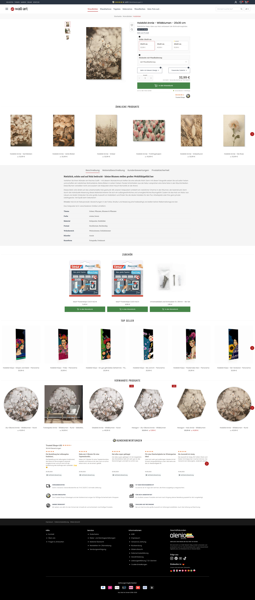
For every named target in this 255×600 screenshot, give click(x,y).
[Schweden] (191, 571)
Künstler (36, 2)
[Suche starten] (241, 9)
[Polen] (194, 571)
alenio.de (173, 542)
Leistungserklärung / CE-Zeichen (144, 561)
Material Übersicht (97, 542)
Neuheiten (9, 2)
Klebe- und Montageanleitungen (102, 538)
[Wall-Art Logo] (19, 9)
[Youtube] (180, 558)
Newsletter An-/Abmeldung (100, 545)
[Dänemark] (183, 571)
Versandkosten (58, 485)
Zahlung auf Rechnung (144, 504)
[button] (103, 53)
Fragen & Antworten (56, 542)
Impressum (49, 522)
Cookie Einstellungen (139, 564)
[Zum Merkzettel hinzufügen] (132, 25)
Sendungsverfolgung (98, 549)
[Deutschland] (171, 571)
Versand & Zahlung (138, 542)
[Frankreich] (174, 571)
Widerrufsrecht (75, 522)
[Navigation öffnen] (7, 9)
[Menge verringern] (139, 78)
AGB (132, 534)
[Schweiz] (186, 571)
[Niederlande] (180, 571)
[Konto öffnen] (235, 2)
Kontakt (51, 534)
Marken (23, 2)
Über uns (51, 538)
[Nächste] (252, 134)
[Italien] (177, 571)
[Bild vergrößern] (132, 29)
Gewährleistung (137, 557)
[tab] (93, 170)
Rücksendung (136, 545)
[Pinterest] (176, 558)
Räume (29, 2)
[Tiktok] (184, 558)
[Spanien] (188, 571)
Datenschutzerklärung (62, 522)
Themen (17, 2)
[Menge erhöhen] (151, 78)
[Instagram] (171, 558)
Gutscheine (94, 534)
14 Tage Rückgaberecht (144, 485)
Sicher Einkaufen (59, 495)
